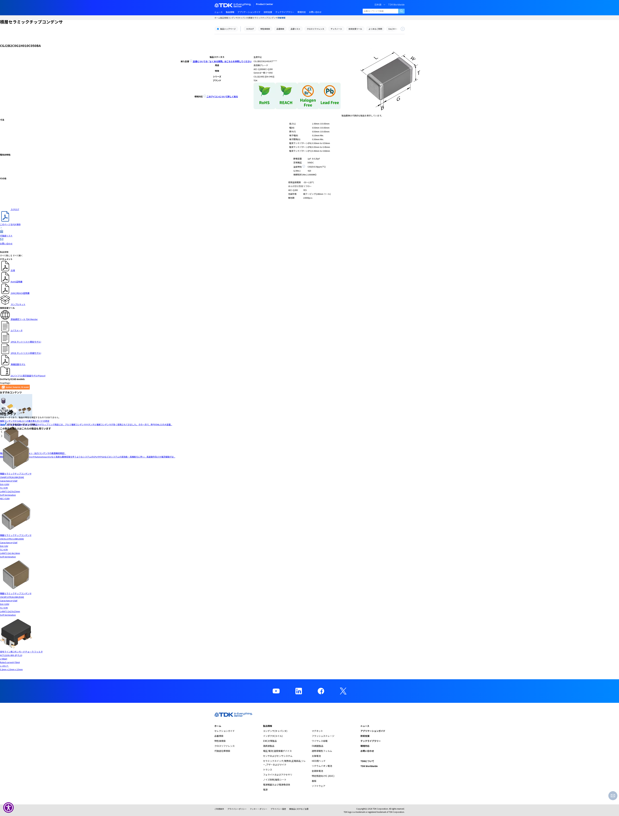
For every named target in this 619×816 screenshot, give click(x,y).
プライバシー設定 (278, 808)
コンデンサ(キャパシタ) (238, 17)
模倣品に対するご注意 (299, 808)
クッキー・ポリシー (258, 808)
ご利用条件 (219, 808)
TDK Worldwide (396, 4)
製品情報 (224, 17)
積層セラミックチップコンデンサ (263, 17)
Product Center (264, 4)
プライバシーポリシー (237, 808)
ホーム (217, 17)
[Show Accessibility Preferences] (8, 807)
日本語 (377, 4)
